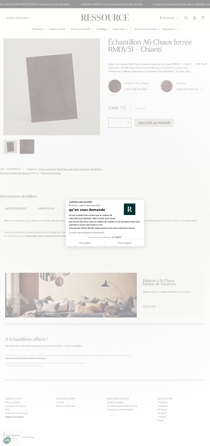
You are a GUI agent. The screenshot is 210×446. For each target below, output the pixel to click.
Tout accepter (125, 242)
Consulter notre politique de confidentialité (86, 232)
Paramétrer (85, 242)
